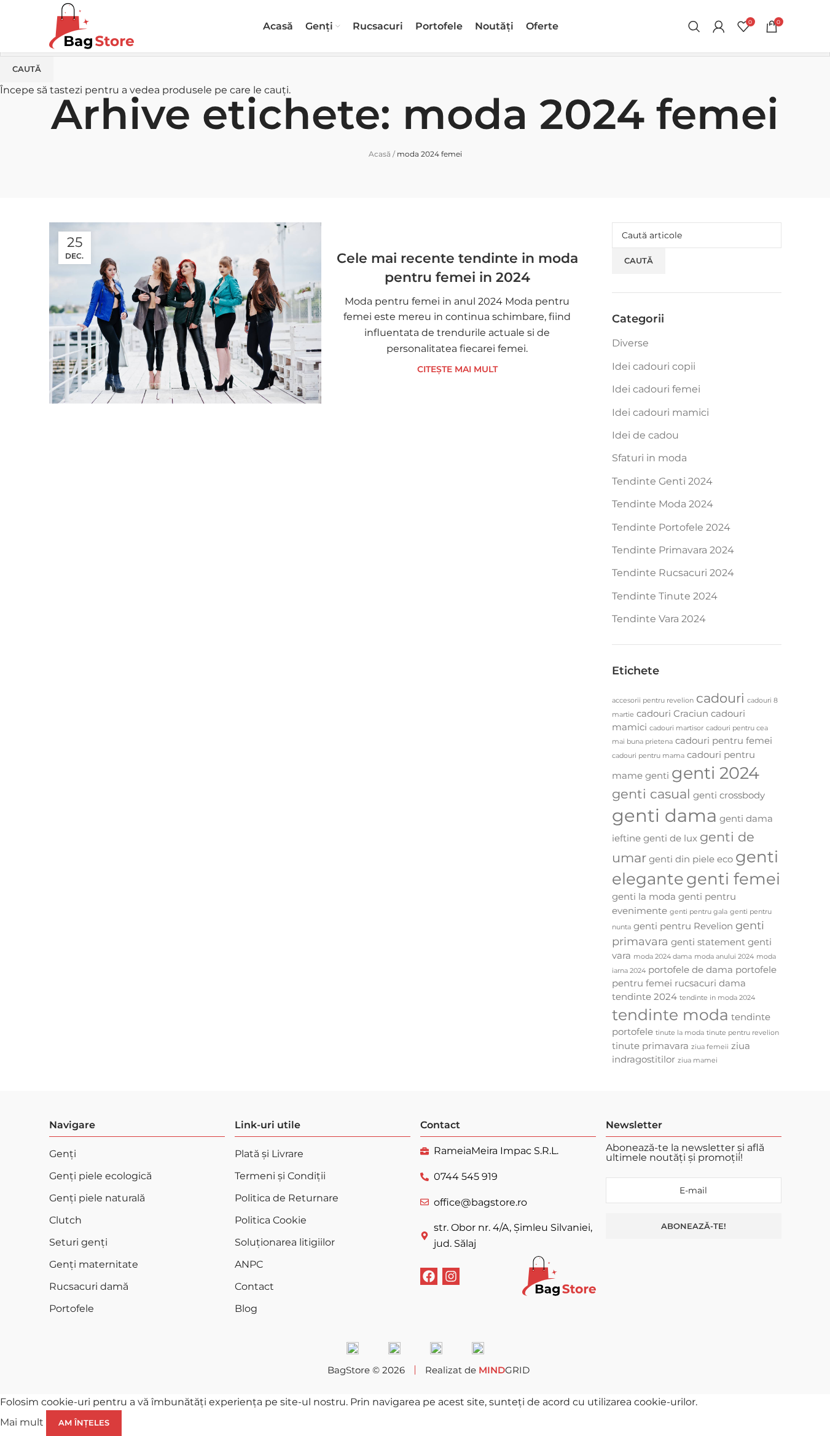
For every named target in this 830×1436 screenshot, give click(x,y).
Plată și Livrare (269, 1154)
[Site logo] (91, 25)
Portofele (71, 1308)
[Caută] (694, 26)
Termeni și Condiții (280, 1176)
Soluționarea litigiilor (285, 1242)
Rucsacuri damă (88, 1286)
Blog (246, 1308)
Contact (254, 1286)
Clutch (65, 1220)
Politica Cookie (271, 1220)
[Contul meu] (719, 26)
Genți (62, 1154)
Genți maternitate (93, 1264)
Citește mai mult (457, 369)
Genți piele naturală (97, 1198)
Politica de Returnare (287, 1198)
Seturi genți (78, 1242)
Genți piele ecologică (100, 1176)
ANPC (249, 1264)
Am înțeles (83, 1422)
